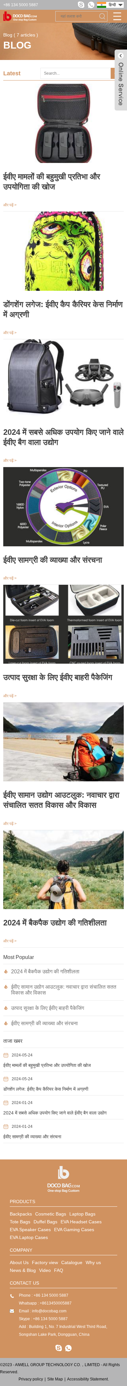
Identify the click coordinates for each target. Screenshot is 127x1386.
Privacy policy (31, 1379)
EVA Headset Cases (81, 1221)
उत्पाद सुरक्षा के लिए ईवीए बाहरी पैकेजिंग (47, 1008)
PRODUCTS (22, 1201)
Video (45, 1270)
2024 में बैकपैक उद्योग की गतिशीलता (45, 971)
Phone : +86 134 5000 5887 (43, 1295)
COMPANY (21, 1250)
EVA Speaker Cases (30, 1229)
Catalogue (71, 1262)
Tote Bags (20, 1221)
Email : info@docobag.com (42, 1311)
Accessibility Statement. (88, 1379)
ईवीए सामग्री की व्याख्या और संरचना (44, 1023)
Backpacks (21, 1213)
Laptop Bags (82, 1213)
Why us (93, 1262)
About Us (19, 1262)
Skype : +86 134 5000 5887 (43, 1319)
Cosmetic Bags (50, 1213)
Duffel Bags (45, 1221)
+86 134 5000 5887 (20, 5)
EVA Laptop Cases (29, 1237)
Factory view (45, 1262)
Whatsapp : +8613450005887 (45, 1303)
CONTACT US (24, 1283)
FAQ (58, 1270)
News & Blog (23, 1270)
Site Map (55, 1379)
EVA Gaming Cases (74, 1229)
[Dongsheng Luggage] (63, 1179)
